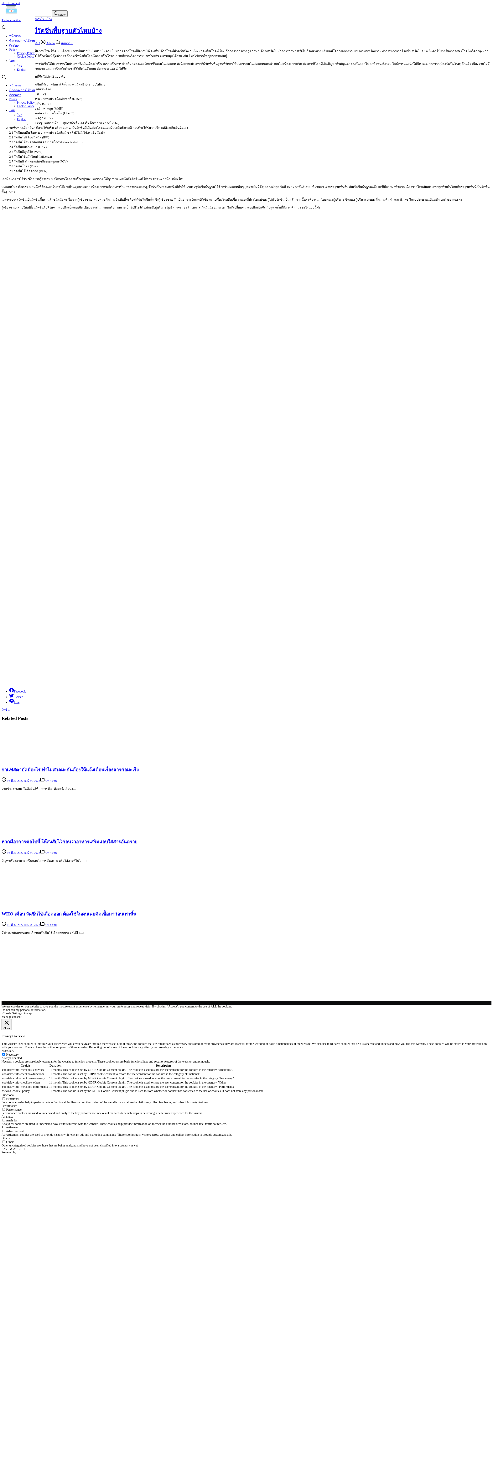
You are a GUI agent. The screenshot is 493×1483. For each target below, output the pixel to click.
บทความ (67, 43)
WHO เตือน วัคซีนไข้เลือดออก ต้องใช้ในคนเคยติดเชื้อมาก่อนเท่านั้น (69, 913)
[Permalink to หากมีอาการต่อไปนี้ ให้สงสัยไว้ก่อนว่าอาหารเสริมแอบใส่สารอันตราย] (36, 832)
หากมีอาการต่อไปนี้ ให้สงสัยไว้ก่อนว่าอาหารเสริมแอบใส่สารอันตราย (70, 841)
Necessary (12, 1054)
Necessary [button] (8, 1050)
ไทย (12, 60)
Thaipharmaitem (11, 20)
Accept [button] (28, 1013)
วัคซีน (6, 709)
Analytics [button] (7, 1116)
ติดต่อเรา (15, 45)
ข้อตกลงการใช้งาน (22, 40)
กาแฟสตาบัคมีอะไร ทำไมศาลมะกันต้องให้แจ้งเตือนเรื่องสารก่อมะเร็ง (70, 769)
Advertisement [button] (10, 1127)
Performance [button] (9, 1105)
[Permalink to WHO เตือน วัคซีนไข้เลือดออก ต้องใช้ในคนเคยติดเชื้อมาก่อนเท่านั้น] (36, 904)
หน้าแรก (15, 36)
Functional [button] (8, 1095)
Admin (50, 43)
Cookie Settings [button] (12, 1013)
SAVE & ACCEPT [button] (13, 1149)
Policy (13, 49)
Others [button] (6, 1138)
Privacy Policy (26, 53)
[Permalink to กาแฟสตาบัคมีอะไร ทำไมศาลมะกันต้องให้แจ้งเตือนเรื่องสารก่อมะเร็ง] (36, 760)
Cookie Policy (25, 56)
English (21, 69)
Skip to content (11, 3)
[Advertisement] (117, 627)
